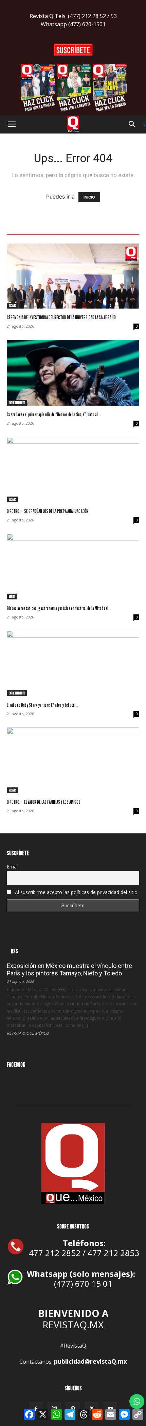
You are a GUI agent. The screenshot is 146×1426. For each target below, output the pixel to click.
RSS (14, 951)
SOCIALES (12, 305)
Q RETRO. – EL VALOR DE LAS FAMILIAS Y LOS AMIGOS (43, 802)
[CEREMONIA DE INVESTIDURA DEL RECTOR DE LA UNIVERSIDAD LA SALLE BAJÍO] (73, 276)
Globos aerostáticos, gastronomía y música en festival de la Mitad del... (59, 608)
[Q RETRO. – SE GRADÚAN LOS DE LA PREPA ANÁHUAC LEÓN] (73, 470)
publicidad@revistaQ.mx (90, 1361)
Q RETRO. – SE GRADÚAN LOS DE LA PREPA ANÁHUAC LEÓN (47, 511)
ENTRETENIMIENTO (17, 403)
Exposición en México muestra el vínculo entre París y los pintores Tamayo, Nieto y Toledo (69, 969)
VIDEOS (12, 596)
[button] (11, 124)
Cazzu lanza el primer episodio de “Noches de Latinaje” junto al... (54, 414)
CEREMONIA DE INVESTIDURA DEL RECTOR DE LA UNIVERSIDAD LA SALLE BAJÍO (61, 317)
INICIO (89, 197)
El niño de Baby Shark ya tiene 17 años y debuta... (42, 705)
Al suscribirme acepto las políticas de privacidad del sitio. (76, 892)
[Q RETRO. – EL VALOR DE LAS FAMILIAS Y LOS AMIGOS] (73, 760)
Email (13, 866)
